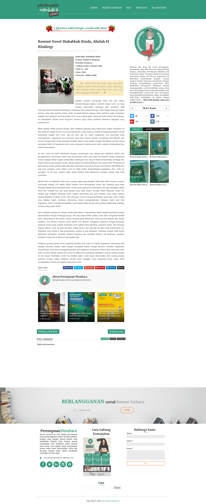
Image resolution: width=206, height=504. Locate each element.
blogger (104, 339)
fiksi (79, 51)
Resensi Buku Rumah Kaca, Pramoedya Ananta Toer (139, 157)
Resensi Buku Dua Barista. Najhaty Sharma (139, 185)
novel (84, 51)
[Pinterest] (70, 464)
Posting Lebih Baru (48, 331)
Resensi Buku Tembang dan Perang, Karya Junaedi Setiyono (51, 313)
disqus (113, 339)
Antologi (141, 7)
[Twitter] (50, 464)
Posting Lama (116, 331)
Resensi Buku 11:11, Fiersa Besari (159, 185)
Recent (149, 129)
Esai (128, 7)
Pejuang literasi (111, 7)
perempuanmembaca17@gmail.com (58, 458)
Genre (93, 7)
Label (162, 129)
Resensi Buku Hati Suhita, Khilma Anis (159, 157)
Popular (136, 129)
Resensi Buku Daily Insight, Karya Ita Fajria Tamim (80, 314)
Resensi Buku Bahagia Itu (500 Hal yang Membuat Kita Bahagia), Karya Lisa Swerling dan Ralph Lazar (110, 312)
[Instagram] (63, 464)
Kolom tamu (159, 7)
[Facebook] (43, 464)
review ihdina (93, 51)
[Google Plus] (56, 464)
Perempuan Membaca (110, 501)
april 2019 (73, 51)
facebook (121, 339)
